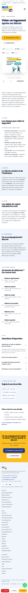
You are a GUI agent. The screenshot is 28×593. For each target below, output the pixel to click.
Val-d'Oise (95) (5, 527)
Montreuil (4, 536)
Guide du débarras (6, 561)
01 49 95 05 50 (6, 2)
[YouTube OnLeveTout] (10, 484)
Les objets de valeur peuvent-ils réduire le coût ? (11, 363)
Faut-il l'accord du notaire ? (10, 357)
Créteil (3, 538)
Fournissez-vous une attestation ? (11, 369)
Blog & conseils (5, 557)
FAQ (3, 566)
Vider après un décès (7, 559)
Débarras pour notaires (9, 395)
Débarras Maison (6, 495)
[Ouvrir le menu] (24, 9)
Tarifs (3, 564)
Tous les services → (7, 506)
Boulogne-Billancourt (7, 531)
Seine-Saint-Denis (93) (7, 517)
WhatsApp (4, 4)
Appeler (15, 590)
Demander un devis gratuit (15, 450)
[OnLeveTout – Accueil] (7, 9)
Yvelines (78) (5, 522)
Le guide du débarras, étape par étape (15, 419)
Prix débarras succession (9, 392)
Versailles (4, 541)
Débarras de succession (9, 389)
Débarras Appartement (7, 492)
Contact (3, 573)
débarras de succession (8, 255)
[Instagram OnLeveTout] (6, 484)
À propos (4, 571)
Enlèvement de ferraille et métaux (14, 417)
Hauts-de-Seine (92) (7, 515)
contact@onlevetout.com (9, 479)
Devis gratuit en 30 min (12, 37)
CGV (19, 583)
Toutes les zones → (7, 550)
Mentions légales (5, 583)
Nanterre (4, 543)
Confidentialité (13, 583)
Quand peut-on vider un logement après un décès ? (11, 345)
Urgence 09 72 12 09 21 (19, 2)
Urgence (6, 590)
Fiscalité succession (8, 398)
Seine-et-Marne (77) (7, 529)
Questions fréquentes (7, 568)
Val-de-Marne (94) (6, 520)
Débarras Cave (5, 499)
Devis (23, 590)
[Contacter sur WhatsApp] (25, 585)
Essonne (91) (5, 524)
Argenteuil (4, 545)
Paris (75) (4, 513)
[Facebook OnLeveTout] (3, 484)
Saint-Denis (4, 534)
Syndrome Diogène (6, 502)
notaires (16, 187)
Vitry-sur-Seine (5, 548)
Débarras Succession (7, 497)
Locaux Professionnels (7, 504)
